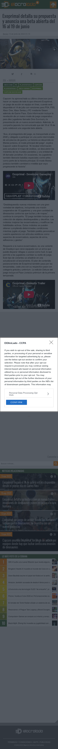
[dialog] (29, 375)
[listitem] (29, 394)
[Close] (52, 343)
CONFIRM (16, 402)
